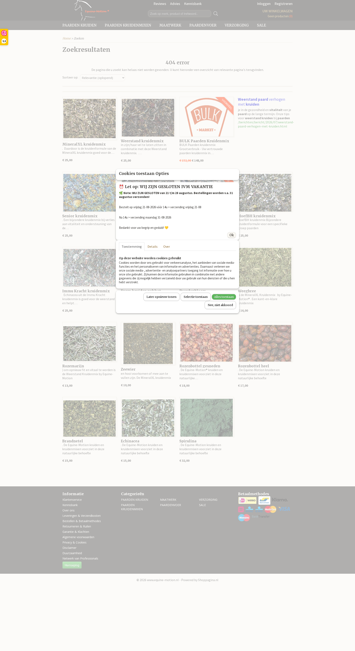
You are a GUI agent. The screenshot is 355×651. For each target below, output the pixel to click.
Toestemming (132, 246)
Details (153, 246)
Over (166, 246)
